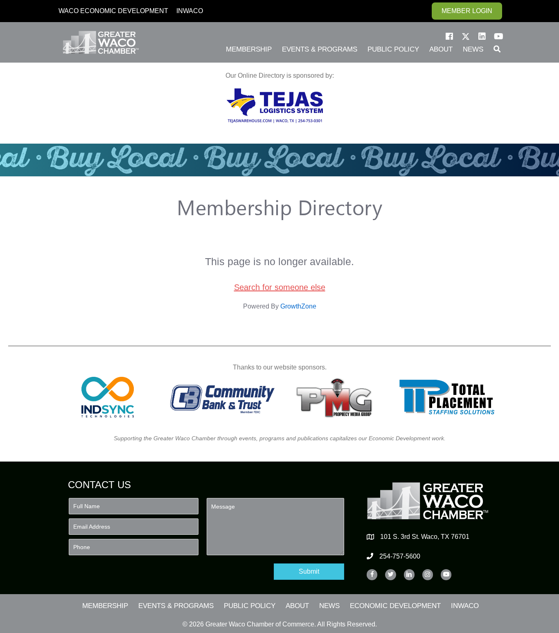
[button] (449, 36)
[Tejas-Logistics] (274, 106)
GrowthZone (298, 306)
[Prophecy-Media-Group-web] (336, 397)
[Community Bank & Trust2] (222, 397)
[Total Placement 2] (450, 397)
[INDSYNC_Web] (107, 397)
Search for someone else (279, 287)
